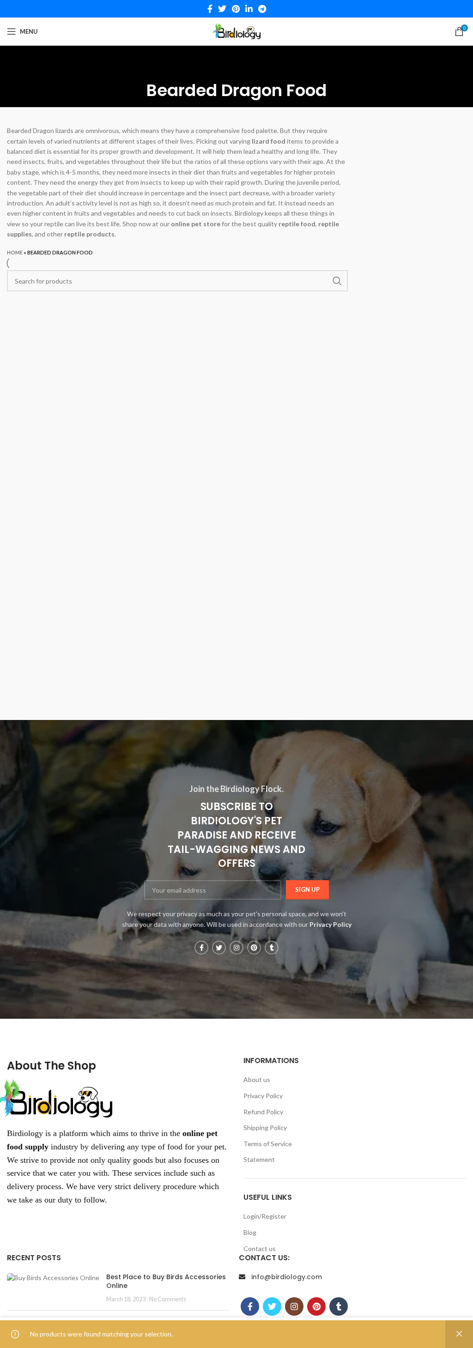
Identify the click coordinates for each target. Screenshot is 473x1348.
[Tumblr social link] (272, 948)
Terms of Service (267, 1144)
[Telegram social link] (262, 9)
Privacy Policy (263, 1096)
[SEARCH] (337, 280)
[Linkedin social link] (249, 9)
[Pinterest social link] (236, 9)
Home (15, 252)
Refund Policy (263, 1112)
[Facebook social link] (210, 9)
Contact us (259, 1248)
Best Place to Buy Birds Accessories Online (166, 1281)
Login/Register (264, 1216)
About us (256, 1079)
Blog (249, 1232)
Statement (259, 1159)
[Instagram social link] (236, 948)
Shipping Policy (265, 1127)
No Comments (167, 1299)
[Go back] (236, 64)
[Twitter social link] (222, 9)
